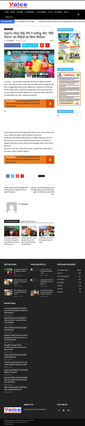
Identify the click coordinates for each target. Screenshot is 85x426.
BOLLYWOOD (58, 12)
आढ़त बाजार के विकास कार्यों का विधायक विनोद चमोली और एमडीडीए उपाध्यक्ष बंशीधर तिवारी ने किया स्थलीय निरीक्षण (15, 380)
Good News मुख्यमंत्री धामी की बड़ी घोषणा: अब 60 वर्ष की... (20, 271)
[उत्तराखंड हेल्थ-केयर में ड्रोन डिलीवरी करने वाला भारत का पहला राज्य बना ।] (35, 282)
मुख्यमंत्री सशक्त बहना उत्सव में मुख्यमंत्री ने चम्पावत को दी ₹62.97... (20, 281)
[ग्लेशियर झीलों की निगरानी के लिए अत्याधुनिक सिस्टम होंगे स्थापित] (46, 231)
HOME (7, 12)
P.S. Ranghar (10, 40)
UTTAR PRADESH (41, 12)
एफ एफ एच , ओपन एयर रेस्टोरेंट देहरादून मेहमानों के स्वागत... (46, 271)
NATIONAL (20, 12)
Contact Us (9, 17)
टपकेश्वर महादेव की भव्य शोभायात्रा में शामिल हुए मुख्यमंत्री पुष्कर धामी (15, 356)
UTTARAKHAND (29, 12)
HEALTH (66, 12)
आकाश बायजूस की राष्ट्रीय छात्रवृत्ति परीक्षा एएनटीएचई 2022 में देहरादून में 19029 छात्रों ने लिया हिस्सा (16, 190)
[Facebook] (59, 410)
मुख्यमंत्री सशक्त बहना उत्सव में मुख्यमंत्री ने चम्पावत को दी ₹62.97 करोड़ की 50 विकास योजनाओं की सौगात (15, 320)
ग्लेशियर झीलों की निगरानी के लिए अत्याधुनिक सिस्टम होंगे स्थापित (46, 240)
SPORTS (60, 286)
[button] (78, 14)
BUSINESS (60, 283)
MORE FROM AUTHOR (28, 221)
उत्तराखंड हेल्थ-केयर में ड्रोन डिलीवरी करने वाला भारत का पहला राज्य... (47, 281)
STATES (50, 12)
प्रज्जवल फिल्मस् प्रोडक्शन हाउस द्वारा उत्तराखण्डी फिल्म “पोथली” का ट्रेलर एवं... (47, 292)
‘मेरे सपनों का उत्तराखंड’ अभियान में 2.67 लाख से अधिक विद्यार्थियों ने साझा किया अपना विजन (15, 364)
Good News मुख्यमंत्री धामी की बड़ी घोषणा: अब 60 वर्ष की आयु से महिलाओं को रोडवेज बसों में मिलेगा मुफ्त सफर (15, 311)
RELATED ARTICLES (11, 221)
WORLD (13, 12)
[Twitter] (63, 410)
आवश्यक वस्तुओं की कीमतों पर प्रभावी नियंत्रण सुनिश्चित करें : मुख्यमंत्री (16, 371)
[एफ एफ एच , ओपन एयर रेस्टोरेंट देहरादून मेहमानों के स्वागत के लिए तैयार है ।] (35, 271)
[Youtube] (68, 410)
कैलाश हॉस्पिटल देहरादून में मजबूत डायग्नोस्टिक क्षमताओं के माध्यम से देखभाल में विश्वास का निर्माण (15, 347)
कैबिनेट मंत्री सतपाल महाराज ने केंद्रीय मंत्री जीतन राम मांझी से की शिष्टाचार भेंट (15, 388)
